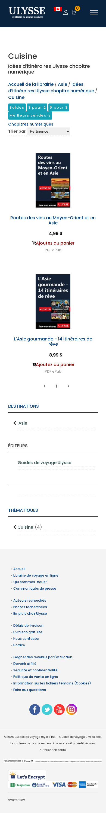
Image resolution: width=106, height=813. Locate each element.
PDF (48, 249)
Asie (22, 423)
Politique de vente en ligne (35, 676)
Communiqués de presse (34, 588)
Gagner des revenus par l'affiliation (42, 657)
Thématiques (23, 510)
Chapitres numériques (30, 124)
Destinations (23, 406)
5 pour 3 (59, 107)
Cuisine (29, 527)
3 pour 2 (37, 107)
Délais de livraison (28, 625)
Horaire (19, 645)
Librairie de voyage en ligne (35, 575)
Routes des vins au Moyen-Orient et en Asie (53, 220)
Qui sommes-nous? (30, 582)
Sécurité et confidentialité (35, 670)
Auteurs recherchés (29, 600)
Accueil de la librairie (31, 84)
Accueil (19, 569)
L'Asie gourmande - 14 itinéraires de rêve (53, 341)
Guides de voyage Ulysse (44, 462)
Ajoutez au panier (55, 243)
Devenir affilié (24, 663)
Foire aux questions (29, 689)
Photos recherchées (30, 607)
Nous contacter (26, 638)
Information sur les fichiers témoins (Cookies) (52, 683)
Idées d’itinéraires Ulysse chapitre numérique (51, 87)
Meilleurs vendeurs (30, 115)
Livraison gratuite (27, 632)
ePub (56, 249)
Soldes (17, 107)
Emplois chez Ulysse (30, 613)
